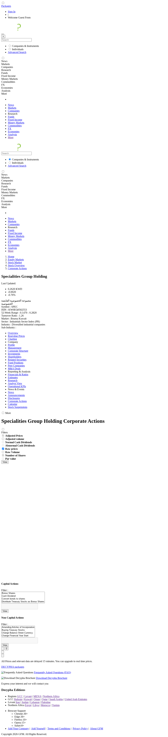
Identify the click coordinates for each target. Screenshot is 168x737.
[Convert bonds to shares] (23, 598)
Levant (28, 696)
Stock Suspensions (17, 407)
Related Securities (17, 359)
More (10, 137)
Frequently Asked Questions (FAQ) (52, 672)
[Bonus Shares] (23, 593)
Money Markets (16, 122)
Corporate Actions (17, 268)
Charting (12, 339)
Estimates (13, 377)
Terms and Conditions (58, 728)
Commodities (15, 125)
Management (14, 347)
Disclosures (14, 398)
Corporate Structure (18, 350)
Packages (6, 6)
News (11, 104)
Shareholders (14, 356)
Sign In (11, 11)
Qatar (45, 699)
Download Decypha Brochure (51, 678)
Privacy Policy (80, 728)
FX (9, 128)
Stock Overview (16, 265)
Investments (14, 353)
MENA (37, 696)
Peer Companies (16, 365)
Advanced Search (17, 52)
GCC (20, 696)
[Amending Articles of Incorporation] (18, 627)
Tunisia (56, 705)
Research (12, 380)
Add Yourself (38, 728)
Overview (13, 333)
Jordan (25, 702)
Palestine (46, 702)
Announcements (16, 395)
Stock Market (15, 262)
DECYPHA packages (12, 666)
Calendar (12, 404)
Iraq (18, 702)
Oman (37, 699)
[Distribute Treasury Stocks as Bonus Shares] (23, 601)
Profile (11, 344)
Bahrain (18, 699)
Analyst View (15, 383)
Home (11, 256)
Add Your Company (18, 728)
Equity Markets (16, 259)
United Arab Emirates (76, 699)
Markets (12, 107)
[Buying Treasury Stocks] (18, 630)
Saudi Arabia (56, 699)
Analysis (12, 134)
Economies (13, 131)
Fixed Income (15, 119)
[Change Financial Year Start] (18, 635)
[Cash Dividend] (23, 596)
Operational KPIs (17, 386)
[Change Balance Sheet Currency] (18, 633)
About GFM (96, 728)
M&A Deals (14, 368)
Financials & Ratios (18, 374)
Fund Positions (15, 362)
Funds (11, 116)
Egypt (28, 705)
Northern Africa (51, 696)
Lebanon (35, 702)
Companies (14, 110)
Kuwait (28, 699)
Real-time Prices (16, 336)
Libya (36, 705)
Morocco (45, 705)
